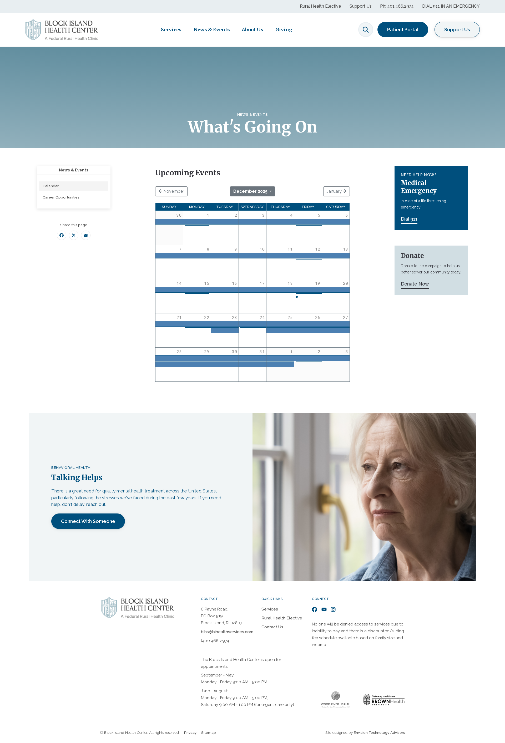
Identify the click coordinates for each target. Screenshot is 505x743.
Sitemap (208, 732)
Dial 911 (409, 219)
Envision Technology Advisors (379, 732)
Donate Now (415, 284)
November (173, 191)
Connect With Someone (88, 521)
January (335, 191)
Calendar (51, 186)
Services (269, 609)
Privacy (190, 732)
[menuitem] (73, 186)
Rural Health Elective (320, 6)
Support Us (361, 6)
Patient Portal (402, 29)
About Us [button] (252, 30)
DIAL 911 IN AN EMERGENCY (451, 6)
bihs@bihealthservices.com (227, 631)
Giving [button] (283, 30)
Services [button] (171, 30)
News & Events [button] (212, 30)
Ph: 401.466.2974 (397, 6)
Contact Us (272, 627)
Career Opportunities (61, 197)
